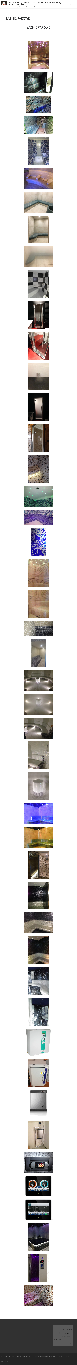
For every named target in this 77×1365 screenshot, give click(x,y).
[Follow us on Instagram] (4, 1361)
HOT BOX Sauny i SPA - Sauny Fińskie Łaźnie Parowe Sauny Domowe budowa (29, 1356)
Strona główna (10, 12)
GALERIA (17, 12)
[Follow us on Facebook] (2, 1361)
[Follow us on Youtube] (7, 1361)
